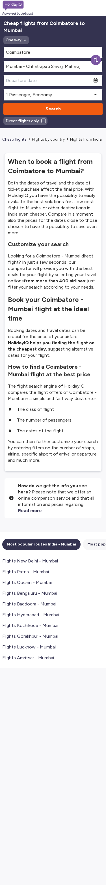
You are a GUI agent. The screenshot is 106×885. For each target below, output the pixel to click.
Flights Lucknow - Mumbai (29, 647)
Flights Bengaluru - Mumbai (29, 593)
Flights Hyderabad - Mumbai (30, 614)
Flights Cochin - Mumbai (27, 582)
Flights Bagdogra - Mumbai (29, 604)
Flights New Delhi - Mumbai (30, 561)
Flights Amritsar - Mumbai (28, 657)
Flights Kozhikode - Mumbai (30, 625)
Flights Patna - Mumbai (25, 571)
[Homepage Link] (17, 5)
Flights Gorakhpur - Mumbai (30, 636)
